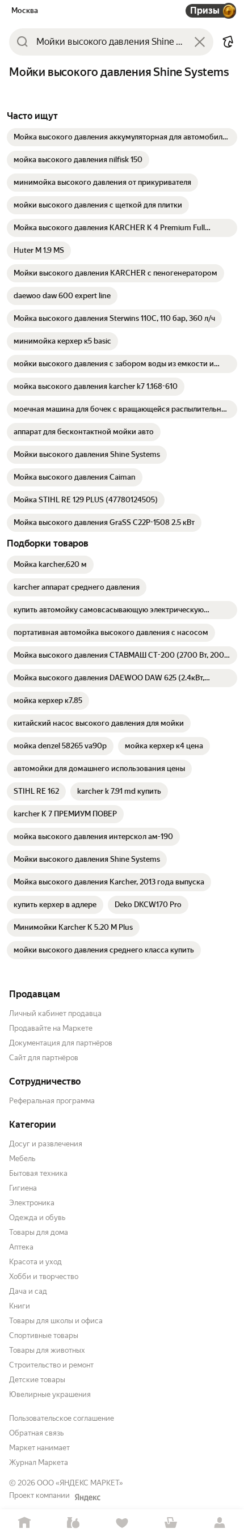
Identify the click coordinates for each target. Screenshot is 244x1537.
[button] (228, 42)
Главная (24, 1523)
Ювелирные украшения (50, 1394)
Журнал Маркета (38, 1462)
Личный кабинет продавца (55, 1013)
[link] (122, 137)
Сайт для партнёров (43, 1057)
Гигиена (23, 1188)
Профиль (219, 1523)
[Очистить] (199, 42)
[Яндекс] (87, 1497)
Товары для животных (47, 1350)
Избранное (122, 1523)
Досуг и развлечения (45, 1144)
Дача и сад (28, 1291)
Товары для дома (38, 1232)
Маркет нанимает (39, 1447)
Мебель (22, 1158)
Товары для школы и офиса (56, 1320)
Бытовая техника (38, 1173)
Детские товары (37, 1379)
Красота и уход (35, 1261)
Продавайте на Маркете (50, 1028)
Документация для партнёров (60, 1043)
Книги (19, 1306)
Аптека (21, 1247)
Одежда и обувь (37, 1217)
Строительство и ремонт (51, 1365)
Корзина (170, 1523)
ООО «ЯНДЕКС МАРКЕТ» (80, 1483)
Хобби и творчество (43, 1276)
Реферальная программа (52, 1100)
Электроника (31, 1203)
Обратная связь (36, 1433)
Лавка (73, 1523)
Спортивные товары (43, 1335)
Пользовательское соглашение (61, 1418)
